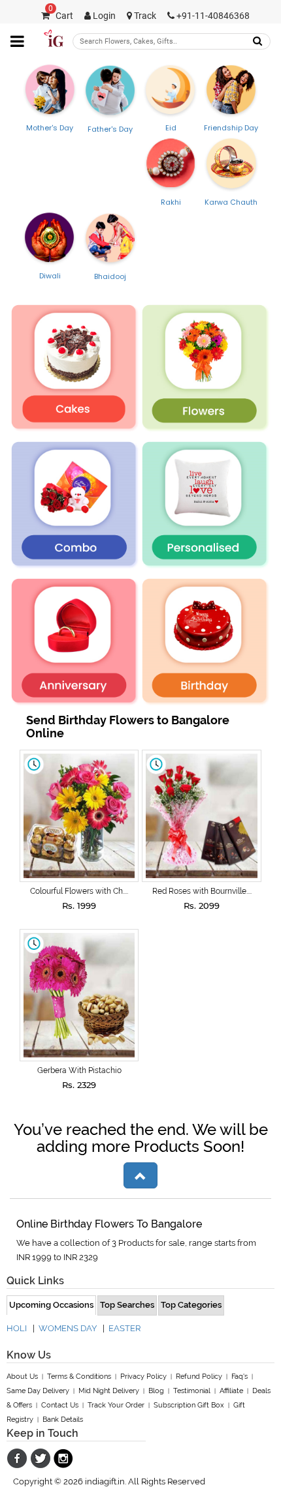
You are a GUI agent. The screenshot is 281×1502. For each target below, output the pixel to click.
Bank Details (62, 1419)
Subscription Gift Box (189, 1405)
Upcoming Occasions (51, 1305)
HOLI (17, 1328)
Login (103, 16)
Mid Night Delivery (108, 1391)
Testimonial (191, 1391)
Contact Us (59, 1405)
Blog (156, 1391)
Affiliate (231, 1391)
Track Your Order (116, 1405)
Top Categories (191, 1305)
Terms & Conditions (79, 1376)
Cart (60, 16)
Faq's (239, 1376)
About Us (22, 1376)
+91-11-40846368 (212, 16)
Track (144, 16)
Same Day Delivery (38, 1391)
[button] (140, 1175)
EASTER (124, 1328)
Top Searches (127, 1305)
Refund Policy (199, 1376)
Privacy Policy (143, 1376)
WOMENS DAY (68, 1328)
